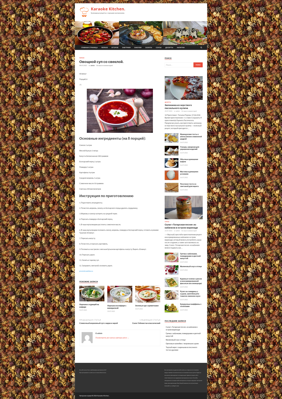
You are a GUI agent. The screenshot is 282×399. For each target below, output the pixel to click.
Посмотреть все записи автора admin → (112, 338)
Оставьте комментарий (104, 65)
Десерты (169, 47)
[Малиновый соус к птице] (171, 274)
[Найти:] (184, 64)
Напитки (181, 47)
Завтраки (126, 47)
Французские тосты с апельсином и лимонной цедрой (191, 136)
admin (93, 65)
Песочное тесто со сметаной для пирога (189, 185)
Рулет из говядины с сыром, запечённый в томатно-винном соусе (190, 293)
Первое (104, 47)
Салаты (148, 47)
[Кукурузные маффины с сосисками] (171, 312)
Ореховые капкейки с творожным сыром (182, 343)
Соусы (158, 47)
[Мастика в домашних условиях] (171, 179)
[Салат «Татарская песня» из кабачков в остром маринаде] (184, 220)
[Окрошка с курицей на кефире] (91, 302)
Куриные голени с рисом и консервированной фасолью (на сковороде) (191, 281)
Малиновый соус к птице (191, 266)
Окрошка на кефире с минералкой (116, 306)
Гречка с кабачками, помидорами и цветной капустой (190, 256)
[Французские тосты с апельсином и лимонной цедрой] (171, 142)
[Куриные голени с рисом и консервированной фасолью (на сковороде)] (171, 286)
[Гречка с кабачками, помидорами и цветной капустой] (171, 261)
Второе (115, 47)
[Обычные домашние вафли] (171, 167)
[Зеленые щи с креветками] (147, 303)
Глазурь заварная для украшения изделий (189, 148)
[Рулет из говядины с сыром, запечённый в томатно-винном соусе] (171, 299)
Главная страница (89, 47)
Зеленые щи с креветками (147, 305)
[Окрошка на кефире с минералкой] (119, 303)
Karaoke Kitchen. (108, 9)
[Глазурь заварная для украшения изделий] (171, 155)
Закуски (137, 47)
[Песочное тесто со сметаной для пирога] (171, 192)
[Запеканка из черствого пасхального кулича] (184, 100)
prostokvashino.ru (86, 271)
